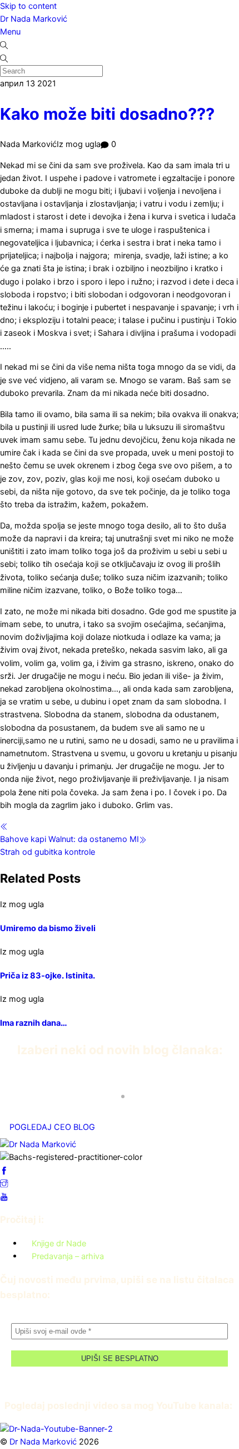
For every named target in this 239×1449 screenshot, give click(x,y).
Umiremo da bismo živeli (48, 928)
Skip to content (28, 6)
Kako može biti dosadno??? (107, 114)
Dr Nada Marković (33, 19)
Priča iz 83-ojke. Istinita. (47, 976)
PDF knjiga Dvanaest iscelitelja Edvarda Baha (105, 1086)
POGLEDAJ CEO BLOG (52, 1127)
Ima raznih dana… (33, 1023)
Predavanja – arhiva (68, 1256)
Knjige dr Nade (59, 1243)
